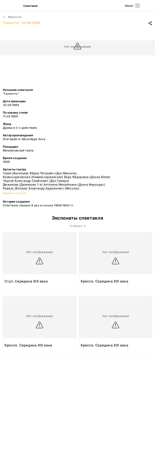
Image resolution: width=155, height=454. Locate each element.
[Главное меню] (137, 5)
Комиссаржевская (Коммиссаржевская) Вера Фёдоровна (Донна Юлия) (56, 177)
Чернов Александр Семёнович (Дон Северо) (36, 181)
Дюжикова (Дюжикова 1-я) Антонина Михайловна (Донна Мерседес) (54, 184)
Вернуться (14, 16)
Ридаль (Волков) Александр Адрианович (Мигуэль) (41, 188)
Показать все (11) (14, 193)
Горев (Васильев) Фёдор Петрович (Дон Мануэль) (40, 173)
